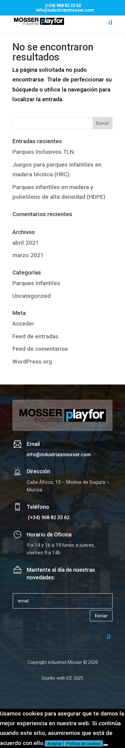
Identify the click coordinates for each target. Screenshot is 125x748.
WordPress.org (32, 361)
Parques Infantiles (36, 283)
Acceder (23, 323)
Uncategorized (31, 295)
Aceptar (54, 743)
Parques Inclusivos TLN (43, 151)
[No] (105, 745)
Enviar (101, 615)
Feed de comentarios (40, 348)
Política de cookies (83, 743)
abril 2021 (25, 242)
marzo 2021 (28, 255)
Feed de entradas (35, 336)
